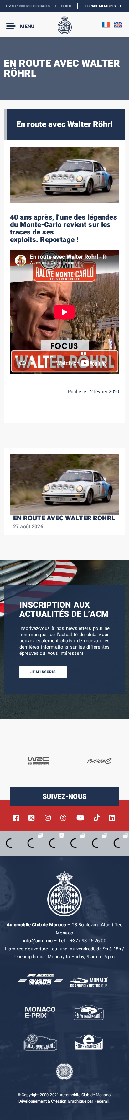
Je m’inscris (43, 672)
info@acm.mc (38, 940)
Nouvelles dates (23, 6)
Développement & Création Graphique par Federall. (64, 1101)
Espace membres (102, 6)
